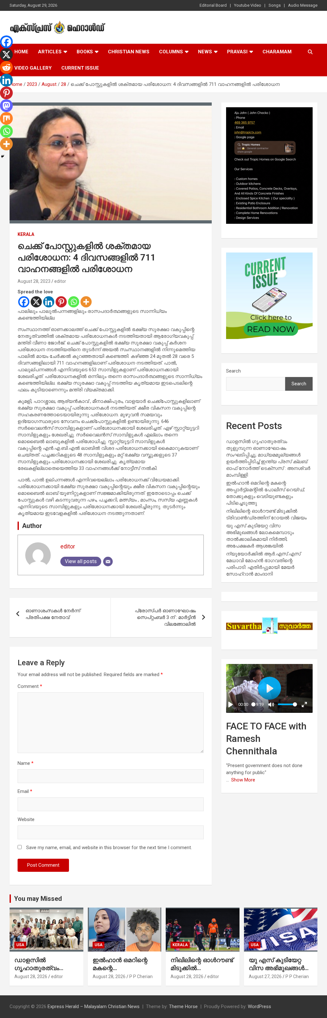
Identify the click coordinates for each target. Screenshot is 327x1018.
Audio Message (302, 5)
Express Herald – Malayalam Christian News (94, 1006)
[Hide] (2, 156)
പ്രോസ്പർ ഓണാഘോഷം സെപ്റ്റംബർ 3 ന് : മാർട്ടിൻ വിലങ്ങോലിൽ (165, 617)
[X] (36, 301)
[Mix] (6, 118)
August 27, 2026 (265, 976)
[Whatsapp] (73, 301)
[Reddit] (6, 67)
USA (20, 945)
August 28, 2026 (30, 976)
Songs (275, 5)
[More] (86, 301)
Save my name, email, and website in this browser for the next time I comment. (109, 847)
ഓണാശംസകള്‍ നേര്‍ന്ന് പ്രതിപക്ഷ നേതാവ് (53, 614)
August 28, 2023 (34, 281)
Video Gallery (33, 68)
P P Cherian (141, 976)
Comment (30, 686)
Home (21, 52)
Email (25, 791)
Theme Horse (183, 1006)
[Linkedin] (48, 301)
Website (26, 819)
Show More (243, 780)
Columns (171, 52)
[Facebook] (23, 301)
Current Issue (80, 68)
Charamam (277, 52)
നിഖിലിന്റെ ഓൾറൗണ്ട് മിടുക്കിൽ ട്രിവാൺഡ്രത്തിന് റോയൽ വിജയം (202, 971)
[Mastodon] (6, 105)
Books (85, 52)
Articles (50, 52)
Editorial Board (213, 5)
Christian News (128, 52)
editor (60, 281)
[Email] (108, 561)
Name (26, 763)
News (205, 52)
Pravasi (237, 52)
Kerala (26, 234)
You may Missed (38, 898)
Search (233, 371)
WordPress (259, 1006)
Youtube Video (247, 5)
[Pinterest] (61, 301)
